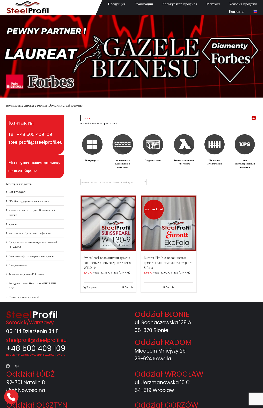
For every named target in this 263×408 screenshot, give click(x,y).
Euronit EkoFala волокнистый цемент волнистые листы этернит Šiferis (168, 263)
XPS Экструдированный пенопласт (29, 201)
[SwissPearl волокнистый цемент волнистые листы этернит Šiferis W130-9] (108, 223)
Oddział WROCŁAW (169, 374)
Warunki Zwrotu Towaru (49, 355)
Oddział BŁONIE (162, 314)
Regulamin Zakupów (20, 355)
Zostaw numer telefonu (11, 396)
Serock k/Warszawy (30, 322)
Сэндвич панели (18, 265)
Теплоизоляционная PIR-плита (26, 274)
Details (129, 287)
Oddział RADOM (163, 342)
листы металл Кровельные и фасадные (31, 233)
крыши (13, 224)
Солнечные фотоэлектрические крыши (31, 256)
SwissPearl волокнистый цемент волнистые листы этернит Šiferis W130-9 (107, 263)
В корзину (92, 287)
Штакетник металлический (24, 297)
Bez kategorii (17, 192)
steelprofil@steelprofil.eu (36, 340)
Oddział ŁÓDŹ (30, 374)
